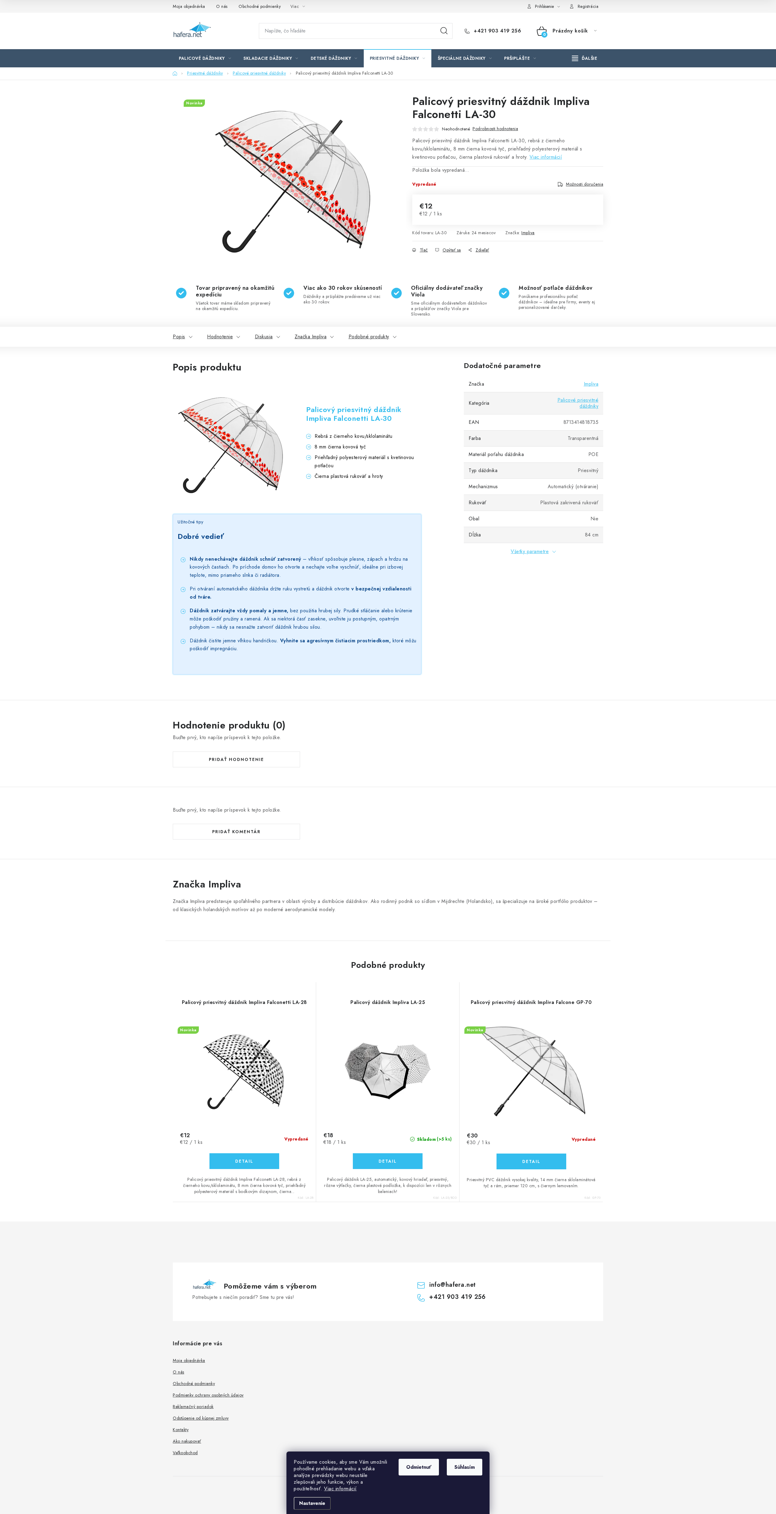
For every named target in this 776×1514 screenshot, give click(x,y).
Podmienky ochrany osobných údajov (208, 1395)
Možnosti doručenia (584, 184)
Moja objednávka (189, 6)
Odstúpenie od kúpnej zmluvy (201, 1418)
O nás (222, 6)
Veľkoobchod (185, 1453)
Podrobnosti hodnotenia (495, 129)
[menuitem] (205, 58)
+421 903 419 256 (496, 31)
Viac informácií (340, 1488)
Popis (179, 336)
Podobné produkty (369, 336)
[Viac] (585, 58)
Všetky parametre (530, 551)
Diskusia (264, 336)
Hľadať (444, 31)
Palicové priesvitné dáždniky (578, 403)
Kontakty (181, 1430)
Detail (244, 1161)
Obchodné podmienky (260, 6)
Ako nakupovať (187, 1441)
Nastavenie (312, 1503)
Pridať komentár (236, 832)
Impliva (528, 233)
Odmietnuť (418, 1467)
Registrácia (588, 6)
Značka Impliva (310, 336)
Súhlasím (464, 1467)
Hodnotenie (220, 336)
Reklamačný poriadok (193, 1407)
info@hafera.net (452, 1284)
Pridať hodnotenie (236, 759)
